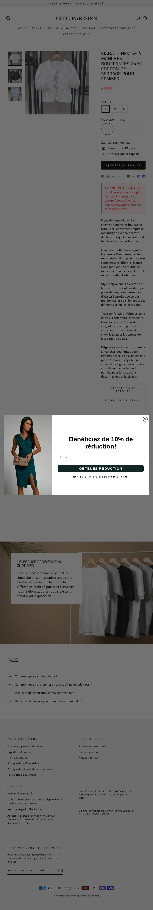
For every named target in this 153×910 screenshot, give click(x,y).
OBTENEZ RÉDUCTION (100, 468)
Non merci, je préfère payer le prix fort (101, 476)
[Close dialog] (145, 419)
